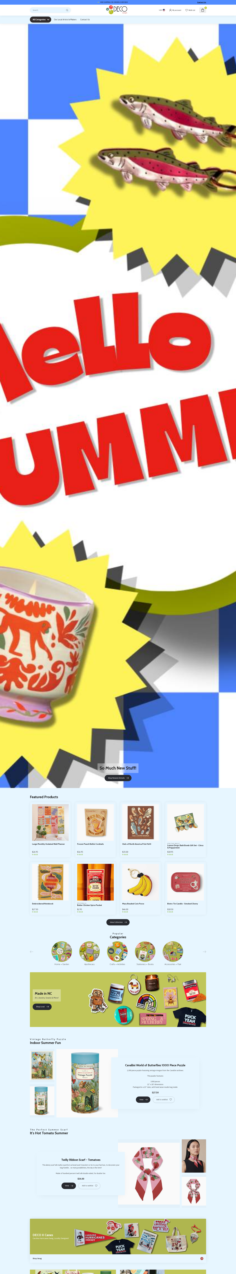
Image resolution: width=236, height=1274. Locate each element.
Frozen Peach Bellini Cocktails (90, 844)
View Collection (116, 922)
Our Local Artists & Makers (65, 19)
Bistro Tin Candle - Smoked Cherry (182, 904)
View (141, 1100)
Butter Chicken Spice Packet (89, 905)
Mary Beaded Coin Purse (133, 904)
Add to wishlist (162, 1100)
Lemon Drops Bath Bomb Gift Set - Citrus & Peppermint (185, 846)
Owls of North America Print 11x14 (136, 844)
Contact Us (201, 2)
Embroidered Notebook (42, 904)
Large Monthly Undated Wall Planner (48, 844)
